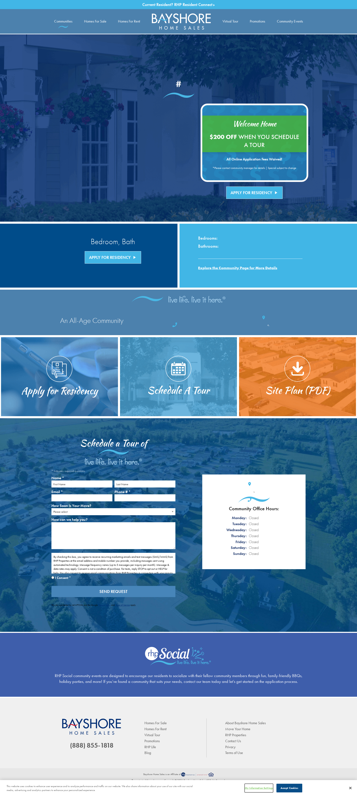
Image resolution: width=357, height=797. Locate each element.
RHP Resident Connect (193, 4)
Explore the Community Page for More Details (237, 267)
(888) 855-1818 (91, 745)
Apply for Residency (254, 192)
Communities (63, 21)
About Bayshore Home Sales (245, 723)
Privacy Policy (104, 604)
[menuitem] (181, 21)
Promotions (257, 21)
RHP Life (150, 746)
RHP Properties (235, 734)
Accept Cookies (289, 788)
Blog (147, 752)
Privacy (230, 746)
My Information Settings (259, 788)
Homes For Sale (95, 21)
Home (181, 21)
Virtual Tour (230, 21)
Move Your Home (237, 729)
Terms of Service (122, 604)
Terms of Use (234, 752)
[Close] (350, 787)
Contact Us (233, 740)
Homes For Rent (129, 21)
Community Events (290, 21)
